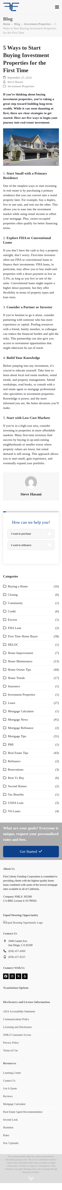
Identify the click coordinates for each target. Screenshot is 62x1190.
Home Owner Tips (19, 669)
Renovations (15, 769)
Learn (11, 703)
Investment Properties (21, 86)
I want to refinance (21, 545)
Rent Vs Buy (16, 778)
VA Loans (14, 811)
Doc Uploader (11, 1143)
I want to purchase (21, 533)
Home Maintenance (20, 661)
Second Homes (17, 786)
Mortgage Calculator (21, 711)
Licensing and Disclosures (17, 1027)
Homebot (8, 1127)
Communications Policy (16, 1019)
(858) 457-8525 (16, 956)
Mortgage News (18, 719)
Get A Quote (10, 1088)
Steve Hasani (15, 82)
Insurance (14, 686)
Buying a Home (18, 586)
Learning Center (12, 1072)
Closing (13, 594)
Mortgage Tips (17, 736)
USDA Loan (15, 803)
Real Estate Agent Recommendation (22, 1111)
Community (15, 603)
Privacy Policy (11, 1042)
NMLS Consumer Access (17, 1034)
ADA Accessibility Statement (19, 1011)
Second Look (10, 1119)
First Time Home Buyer (23, 636)
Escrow (12, 619)
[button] (57, 7)
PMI (10, 744)
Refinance (14, 761)
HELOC (13, 644)
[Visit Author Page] (31, 482)
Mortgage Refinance (20, 728)
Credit (12, 611)
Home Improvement (20, 653)
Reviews (8, 1096)
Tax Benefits (16, 794)
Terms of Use (10, 1050)
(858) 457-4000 (16, 951)
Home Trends (16, 678)
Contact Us (9, 1080)
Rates (6, 1135)
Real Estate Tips (18, 753)
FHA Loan (14, 628)
